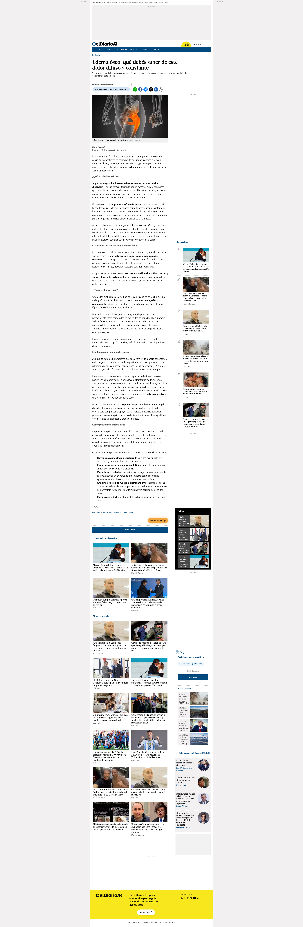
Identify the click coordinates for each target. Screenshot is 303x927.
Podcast (156, 49)
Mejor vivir (96, 512)
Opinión (124, 49)
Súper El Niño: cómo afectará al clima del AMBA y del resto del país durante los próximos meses (195, 360)
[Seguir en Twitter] (182, 898)
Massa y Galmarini (133, 2)
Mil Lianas (146, 49)
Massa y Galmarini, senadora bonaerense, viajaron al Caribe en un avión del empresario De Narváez (110, 568)
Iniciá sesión (197, 44)
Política (97, 49)
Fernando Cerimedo (112, 2)
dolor (131, 512)
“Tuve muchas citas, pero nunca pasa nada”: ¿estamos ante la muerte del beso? (195, 391)
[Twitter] (151, 89)
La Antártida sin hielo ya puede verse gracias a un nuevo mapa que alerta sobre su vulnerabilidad (184, 739)
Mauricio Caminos (137, 573)
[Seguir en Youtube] (194, 898)
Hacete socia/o (186, 44)
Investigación (135, 49)
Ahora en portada (101, 616)
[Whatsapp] (135, 89)
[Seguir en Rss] (198, 898)
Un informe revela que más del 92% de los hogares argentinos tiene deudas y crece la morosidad (110, 717)
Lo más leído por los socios (105, 538)
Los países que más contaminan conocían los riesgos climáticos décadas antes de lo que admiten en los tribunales (183, 726)
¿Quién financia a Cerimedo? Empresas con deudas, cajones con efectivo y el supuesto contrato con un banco (110, 646)
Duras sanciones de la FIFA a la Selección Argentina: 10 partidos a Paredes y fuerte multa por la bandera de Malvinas (109, 756)
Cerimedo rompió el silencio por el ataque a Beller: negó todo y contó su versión (110, 602)
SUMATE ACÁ (146, 912)
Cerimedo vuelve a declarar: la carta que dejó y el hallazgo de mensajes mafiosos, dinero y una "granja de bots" (195, 422)
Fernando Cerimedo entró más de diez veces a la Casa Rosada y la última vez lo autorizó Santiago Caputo (147, 828)
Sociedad (115, 49)
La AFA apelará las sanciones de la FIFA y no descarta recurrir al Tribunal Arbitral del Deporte (147, 755)
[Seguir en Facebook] (184, 898)
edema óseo (107, 512)
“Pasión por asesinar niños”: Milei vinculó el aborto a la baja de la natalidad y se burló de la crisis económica (147, 603)
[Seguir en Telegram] (188, 898)
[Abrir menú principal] (209, 44)
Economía (106, 49)
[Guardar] (161, 89)
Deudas (141, 2)
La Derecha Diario (123, 2)
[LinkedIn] (156, 89)
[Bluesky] (145, 89)
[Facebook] (140, 89)
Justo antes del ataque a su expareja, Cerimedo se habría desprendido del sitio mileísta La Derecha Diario (149, 568)
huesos (116, 512)
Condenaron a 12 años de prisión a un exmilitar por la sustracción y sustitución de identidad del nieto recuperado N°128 (148, 718)
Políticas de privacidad (150, 922)
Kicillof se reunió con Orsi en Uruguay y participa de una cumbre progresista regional (110, 683)
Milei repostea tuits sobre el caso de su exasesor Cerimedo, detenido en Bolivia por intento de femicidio (110, 827)
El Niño (166, 2)
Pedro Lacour (136, 610)
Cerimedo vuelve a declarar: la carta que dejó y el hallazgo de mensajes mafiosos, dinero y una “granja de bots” (148, 646)
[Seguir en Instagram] (191, 898)
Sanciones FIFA (148, 2)
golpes (124, 512)
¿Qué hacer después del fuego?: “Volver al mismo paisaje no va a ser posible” (183, 712)
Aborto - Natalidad (158, 2)
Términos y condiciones (167, 922)
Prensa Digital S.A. (134, 922)
